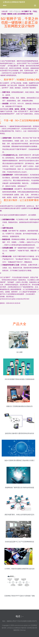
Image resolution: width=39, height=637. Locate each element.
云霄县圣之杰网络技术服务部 (16, 628)
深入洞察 (19, 352)
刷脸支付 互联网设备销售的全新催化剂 (19, 406)
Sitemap (23, 630)
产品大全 (17, 11)
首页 (10, 11)
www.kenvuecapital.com (22, 625)
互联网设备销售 (32, 628)
